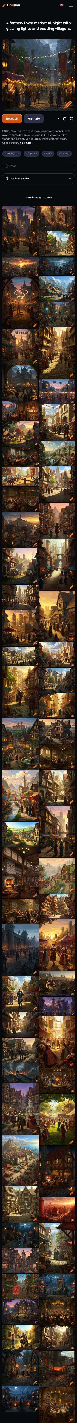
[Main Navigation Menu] (71, 5)
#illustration (12, 153)
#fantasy (31, 153)
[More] (58, 118)
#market (64, 153)
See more (26, 142)
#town (48, 153)
